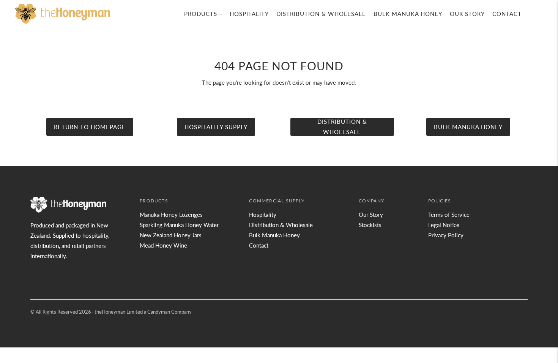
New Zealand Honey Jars (171, 235)
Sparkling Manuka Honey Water (179, 224)
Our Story (467, 13)
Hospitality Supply (215, 126)
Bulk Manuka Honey (408, 13)
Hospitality (249, 13)
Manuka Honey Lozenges (171, 214)
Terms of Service (449, 214)
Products (200, 13)
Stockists (370, 224)
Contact (507, 13)
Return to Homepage (90, 126)
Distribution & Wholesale (321, 13)
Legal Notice (443, 224)
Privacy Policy (445, 235)
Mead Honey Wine (163, 245)
